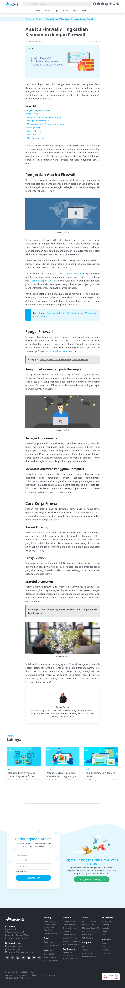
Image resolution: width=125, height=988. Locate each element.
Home (37, 10)
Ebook (65, 10)
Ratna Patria (62, 707)
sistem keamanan (72, 273)
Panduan (86, 10)
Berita (47, 10)
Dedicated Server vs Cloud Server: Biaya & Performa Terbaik (21, 776)
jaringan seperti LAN (42, 280)
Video (75, 10)
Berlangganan (33, 877)
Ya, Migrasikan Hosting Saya (92, 879)
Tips (56, 10)
